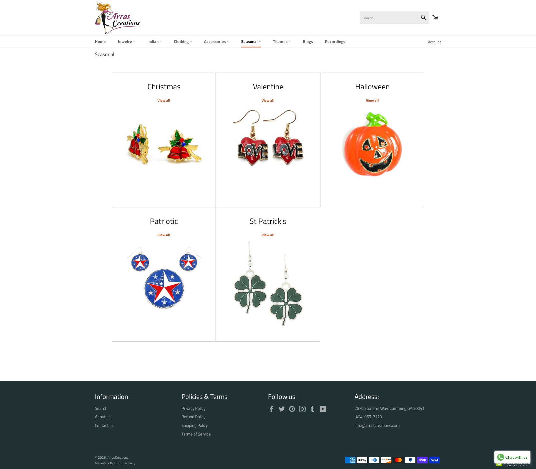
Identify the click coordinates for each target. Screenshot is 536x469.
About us (103, 416)
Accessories (215, 41)
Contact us (104, 425)
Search (101, 408)
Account (434, 42)
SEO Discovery (124, 463)
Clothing (182, 41)
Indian (153, 41)
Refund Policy (193, 416)
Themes (280, 41)
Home (100, 41)
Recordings (335, 41)
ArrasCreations (117, 457)
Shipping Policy (194, 425)
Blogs (308, 41)
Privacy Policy (193, 408)
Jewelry (125, 41)
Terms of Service (196, 434)
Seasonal (250, 41)
